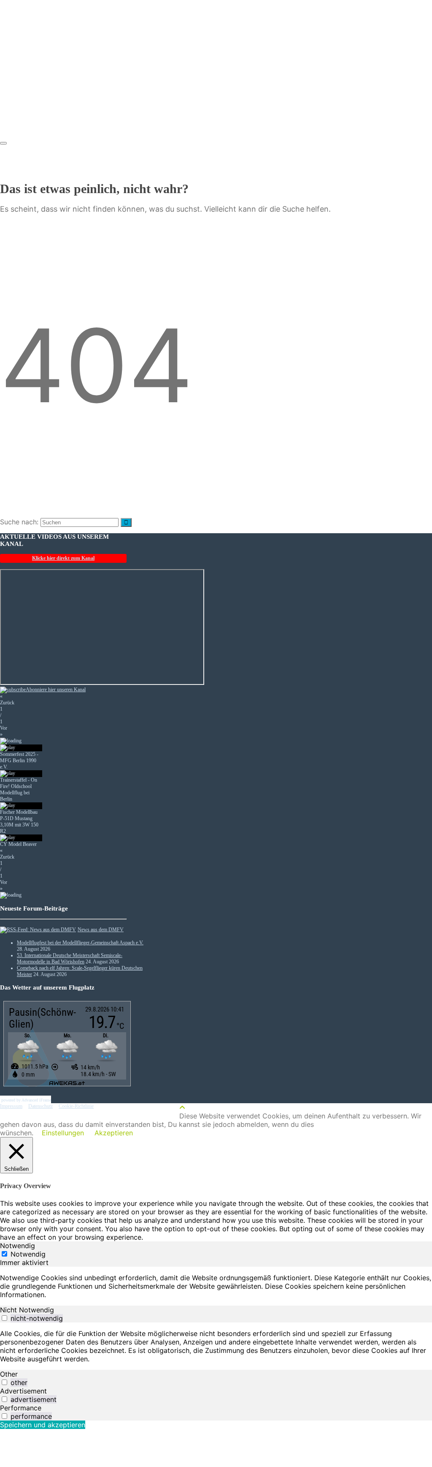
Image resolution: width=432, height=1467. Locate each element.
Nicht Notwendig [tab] (27, 1310)
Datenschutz (40, 1106)
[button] (63, 699)
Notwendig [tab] (17, 1245)
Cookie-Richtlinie (76, 1106)
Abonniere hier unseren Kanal (56, 690)
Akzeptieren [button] (113, 1133)
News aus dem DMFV (101, 930)
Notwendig (28, 1254)
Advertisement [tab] (23, 1391)
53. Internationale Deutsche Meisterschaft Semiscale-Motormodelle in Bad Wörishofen (69, 958)
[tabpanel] (216, 1286)
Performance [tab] (20, 1408)
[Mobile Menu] (3, 143)
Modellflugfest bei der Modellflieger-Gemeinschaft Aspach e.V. (80, 943)
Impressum (11, 1106)
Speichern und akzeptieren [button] (42, 1425)
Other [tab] (9, 1374)
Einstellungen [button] (63, 1133)
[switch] (4, 1318)
